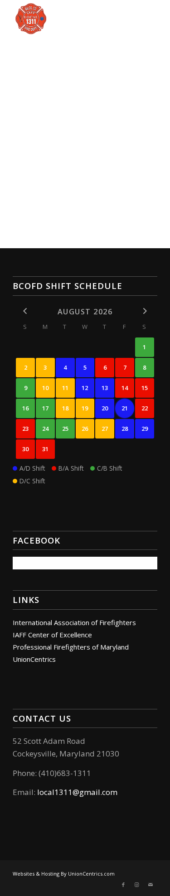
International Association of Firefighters (74, 622)
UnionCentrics (34, 659)
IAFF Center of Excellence (52, 634)
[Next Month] (144, 311)
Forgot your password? (85, 207)
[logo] (70, 18)
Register (122, 179)
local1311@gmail (68, 792)
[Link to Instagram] (137, 884)
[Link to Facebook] (123, 884)
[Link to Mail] (150, 884)
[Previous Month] (25, 311)
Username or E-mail (49, 72)
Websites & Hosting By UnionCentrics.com (64, 873)
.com (108, 792)
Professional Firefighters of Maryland (71, 646)
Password (32, 113)
